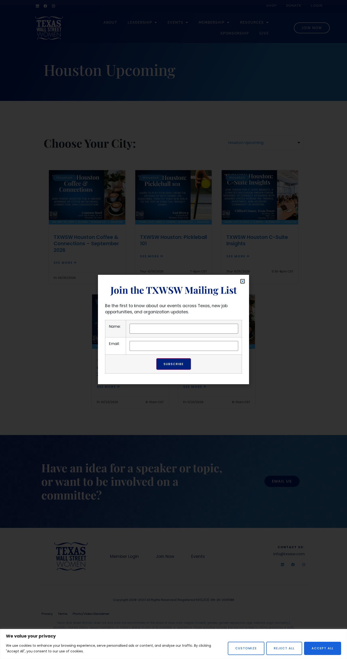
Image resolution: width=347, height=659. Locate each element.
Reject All (284, 648)
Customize (246, 648)
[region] (173, 644)
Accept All (323, 648)
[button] (242, 281)
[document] (173, 329)
